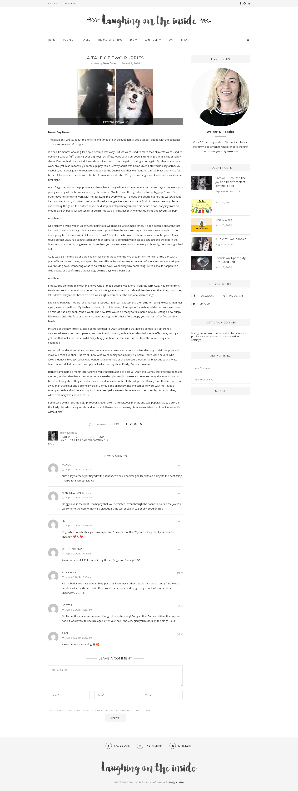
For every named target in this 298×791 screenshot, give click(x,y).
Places (85, 40)
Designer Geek (177, 782)
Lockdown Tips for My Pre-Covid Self (230, 260)
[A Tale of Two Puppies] (201, 244)
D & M (133, 40)
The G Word (223, 220)
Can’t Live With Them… (159, 40)
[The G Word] (201, 225)
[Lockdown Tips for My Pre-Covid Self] (201, 263)
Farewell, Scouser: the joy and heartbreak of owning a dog (230, 181)
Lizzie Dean (109, 63)
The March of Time (110, 40)
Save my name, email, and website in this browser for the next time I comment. (101, 710)
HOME (52, 40)
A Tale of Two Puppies (230, 239)
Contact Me (69, 3)
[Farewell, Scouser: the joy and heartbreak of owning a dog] (201, 183)
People (68, 40)
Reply (180, 466)
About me (53, 3)
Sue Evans (69, 572)
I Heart (186, 40)
